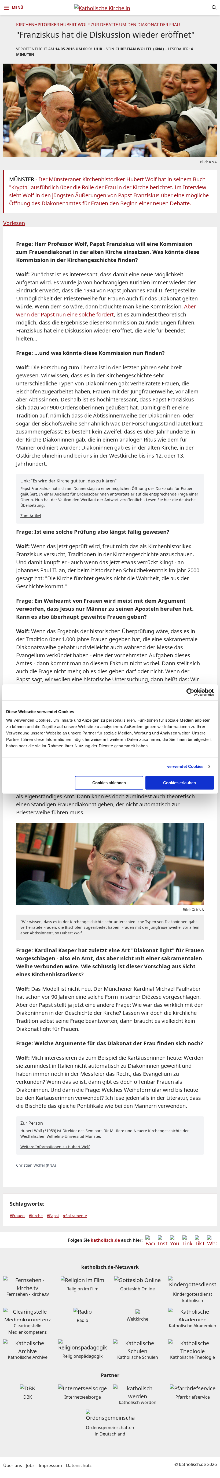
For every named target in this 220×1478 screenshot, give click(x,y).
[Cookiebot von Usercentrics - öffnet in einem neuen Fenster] (190, 692)
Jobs (30, 1465)
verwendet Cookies (185, 766)
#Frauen (17, 1215)
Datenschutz (79, 1465)
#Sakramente (75, 1215)
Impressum (50, 1465)
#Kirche (36, 1215)
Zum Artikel (30, 515)
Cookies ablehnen (109, 782)
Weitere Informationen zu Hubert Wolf (55, 1146)
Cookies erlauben (179, 782)
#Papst (53, 1215)
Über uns (12, 1465)
